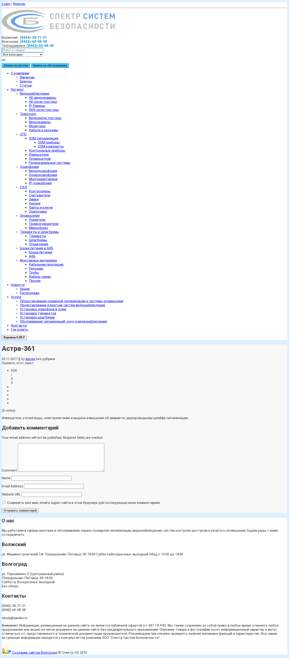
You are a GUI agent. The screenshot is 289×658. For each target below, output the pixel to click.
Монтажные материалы (38, 260)
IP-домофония (40, 183)
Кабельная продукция (46, 264)
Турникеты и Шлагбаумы (39, 232)
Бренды (26, 81)
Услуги (16, 297)
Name (6, 478)
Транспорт (28, 114)
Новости (18, 285)
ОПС (23, 134)
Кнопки (34, 203)
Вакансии (27, 77)
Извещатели (39, 155)
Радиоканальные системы (49, 163)
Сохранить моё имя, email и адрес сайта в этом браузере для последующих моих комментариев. (84, 503)
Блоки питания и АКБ (36, 248)
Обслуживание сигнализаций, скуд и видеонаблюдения (63, 321)
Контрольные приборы (47, 151)
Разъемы (36, 269)
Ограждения (38, 244)
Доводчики (38, 212)
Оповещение (30, 216)
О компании (20, 73)
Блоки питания (40, 252)
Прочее (35, 281)
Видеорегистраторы (45, 118)
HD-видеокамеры (42, 98)
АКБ (32, 256)
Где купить (19, 330)
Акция (25, 289)
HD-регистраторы (43, 102)
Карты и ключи (41, 207)
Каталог (17, 89)
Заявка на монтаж (16, 65)
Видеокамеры (40, 122)
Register (19, 4)
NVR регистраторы (44, 110)
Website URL (11, 494)
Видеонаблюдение (34, 94)
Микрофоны (38, 228)
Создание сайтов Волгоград (34, 653)
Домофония (29, 167)
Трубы (34, 273)
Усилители (37, 220)
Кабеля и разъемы (43, 130)
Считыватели (39, 195)
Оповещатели (40, 159)
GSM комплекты (51, 146)
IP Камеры (37, 106)
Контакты (19, 325)
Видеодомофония (43, 171)
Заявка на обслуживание (50, 65)
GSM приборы (49, 142)
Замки (34, 199)
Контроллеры (40, 191)
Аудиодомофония (43, 175)
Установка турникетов (38, 313)
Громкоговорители (43, 224)
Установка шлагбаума (37, 317)
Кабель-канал (40, 277)
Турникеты (37, 236)
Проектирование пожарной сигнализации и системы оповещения (71, 301)
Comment (9, 470)
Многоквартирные (43, 179)
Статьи (26, 85)
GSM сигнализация (43, 138)
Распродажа (29, 293)
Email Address (12, 486)
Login (6, 4)
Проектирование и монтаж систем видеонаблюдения (62, 305)
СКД (23, 187)
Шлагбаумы (38, 240)
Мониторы (37, 126)
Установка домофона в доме (43, 309)
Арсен (30, 359)
